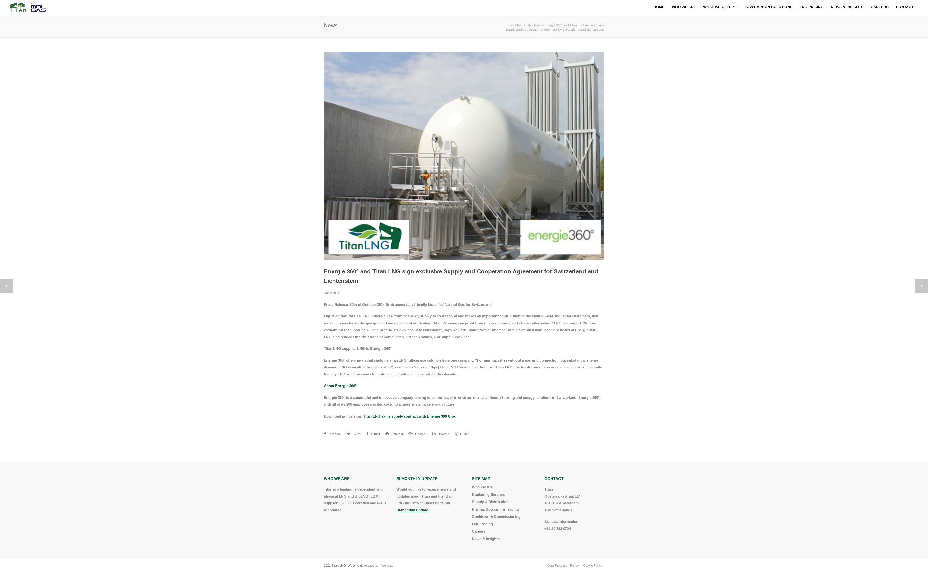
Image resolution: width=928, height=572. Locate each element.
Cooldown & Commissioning (496, 516)
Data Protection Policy (563, 565)
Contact (905, 7)
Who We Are (684, 7)
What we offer (719, 7)
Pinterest (396, 434)
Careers (880, 7)
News (538, 25)
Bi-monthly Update (412, 510)
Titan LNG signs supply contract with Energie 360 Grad (409, 416)
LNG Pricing (812, 7)
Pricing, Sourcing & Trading (495, 509)
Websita (387, 565)
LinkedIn (442, 434)
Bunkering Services (488, 494)
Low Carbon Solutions (768, 7)
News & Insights (847, 7)
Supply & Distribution (490, 502)
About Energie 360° (340, 386)
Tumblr (375, 434)
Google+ (420, 434)
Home (659, 7)
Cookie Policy (592, 565)
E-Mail (464, 434)
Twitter (356, 434)
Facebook (334, 434)
